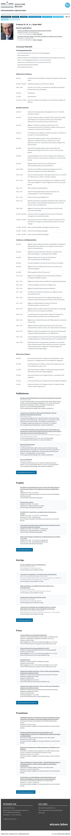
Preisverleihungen (34, 17)
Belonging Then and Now (26, 502)
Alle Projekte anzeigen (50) (24, 549)
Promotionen (47, 17)
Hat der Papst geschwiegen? (27, 444)
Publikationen (6, 17)
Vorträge (24, 17)
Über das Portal (20, 10)
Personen (5, 19)
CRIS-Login (41, 813)
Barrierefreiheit (24, 834)
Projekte (15, 17)
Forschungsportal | (8, 10)
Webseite (39, 34)
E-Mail (34, 34)
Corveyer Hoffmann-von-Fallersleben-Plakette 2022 (33, 635)
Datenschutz (13, 834)
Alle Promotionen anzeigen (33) (25, 792)
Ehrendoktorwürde (25, 659)
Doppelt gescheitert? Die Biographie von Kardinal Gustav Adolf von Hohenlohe (40, 398)
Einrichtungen (14, 19)
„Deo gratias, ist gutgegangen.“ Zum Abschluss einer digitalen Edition (38, 574)
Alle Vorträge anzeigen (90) (24, 620)
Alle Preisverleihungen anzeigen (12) (27, 702)
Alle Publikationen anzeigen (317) (26, 472)
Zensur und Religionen (26, 459)
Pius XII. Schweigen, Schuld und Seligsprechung (33, 564)
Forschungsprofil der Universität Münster (50, 810)
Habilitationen (58, 17)
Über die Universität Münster (46, 808)
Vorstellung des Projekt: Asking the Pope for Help (33, 597)
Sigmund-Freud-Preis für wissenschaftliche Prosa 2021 (34, 648)
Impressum (4, 834)
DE (66, 17)
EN (69, 17)
